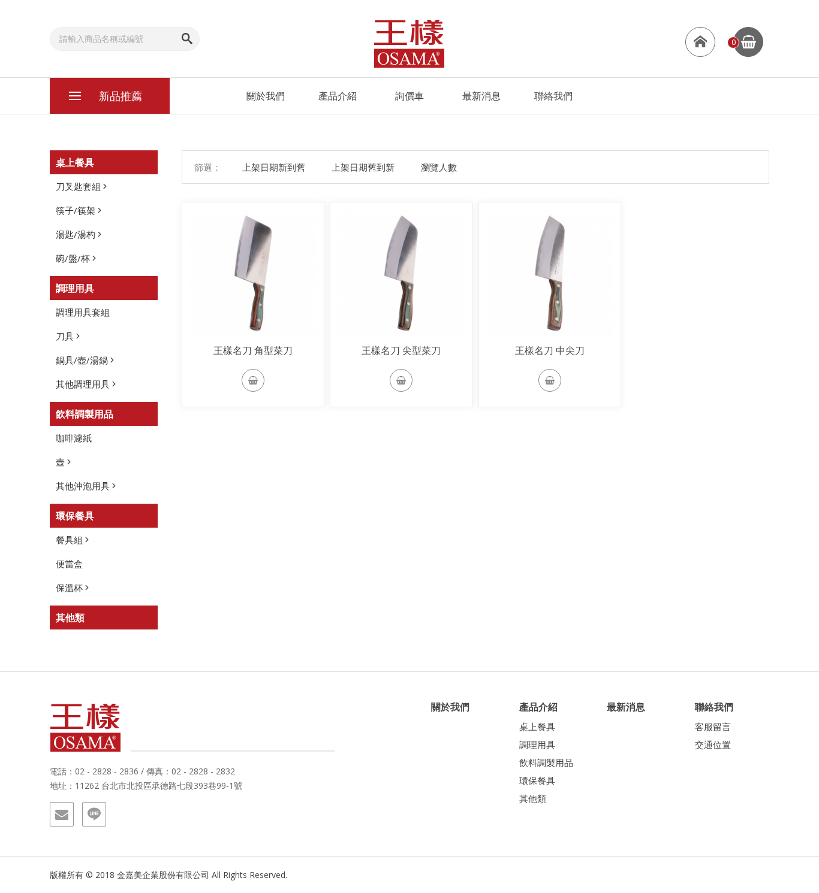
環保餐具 (75, 515)
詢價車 (409, 95)
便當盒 (69, 564)
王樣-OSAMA (409, 43)
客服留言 (713, 726)
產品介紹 (337, 95)
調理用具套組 (83, 312)
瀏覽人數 (439, 167)
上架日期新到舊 (273, 167)
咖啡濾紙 (74, 438)
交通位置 (713, 744)
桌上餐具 (75, 162)
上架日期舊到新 (363, 167)
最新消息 (481, 95)
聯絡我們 (553, 95)
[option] (253, 273)
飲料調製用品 (84, 413)
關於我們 (265, 95)
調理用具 (75, 288)
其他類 (70, 617)
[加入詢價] (253, 380)
